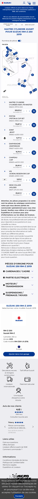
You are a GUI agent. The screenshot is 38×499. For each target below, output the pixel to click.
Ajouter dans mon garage (19, 354)
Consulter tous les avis (19, 417)
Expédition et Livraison (11, 467)
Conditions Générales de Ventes (15, 460)
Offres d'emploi (9, 445)
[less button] (23, 111)
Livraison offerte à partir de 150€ (15, 447)
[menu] (34, 3)
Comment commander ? (12, 449)
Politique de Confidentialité (13, 462)
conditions (22, 11)
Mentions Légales (9, 465)
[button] (19, 319)
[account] (24, 2)
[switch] (19, 41)
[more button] (29, 111)
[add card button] (34, 111)
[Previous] (16, 24)
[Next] (21, 24)
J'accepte (19, 496)
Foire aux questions (10, 442)
